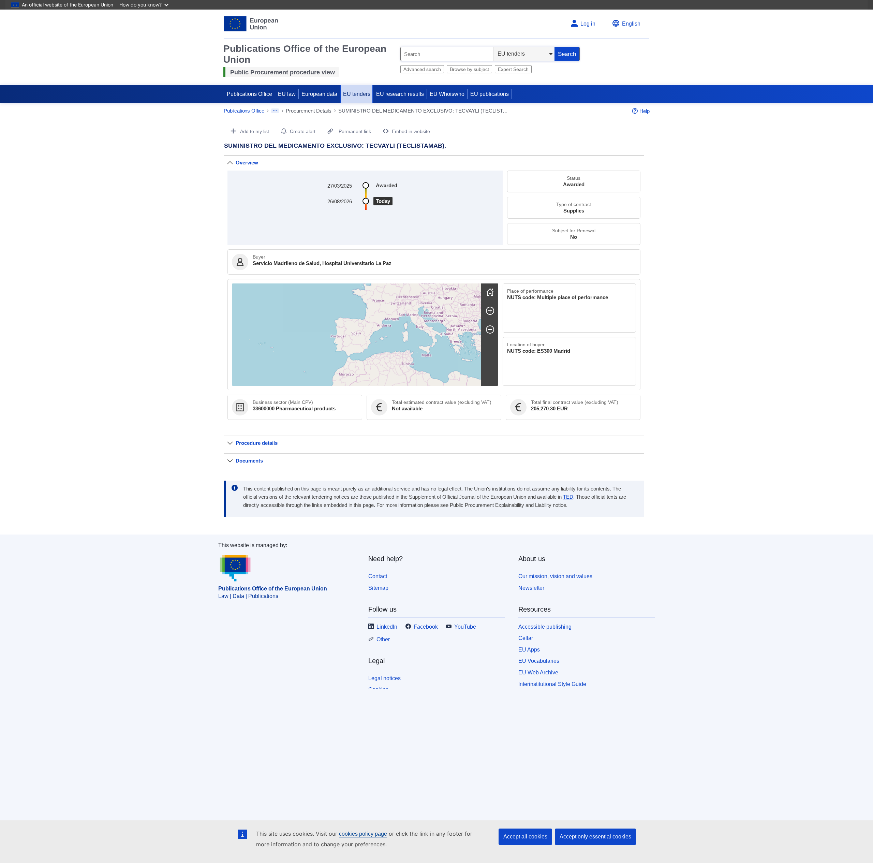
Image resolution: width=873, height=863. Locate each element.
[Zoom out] (490, 329)
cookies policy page (363, 834)
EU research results (400, 94)
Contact (377, 576)
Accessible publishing (545, 627)
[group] (356, 334)
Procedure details (257, 443)
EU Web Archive (538, 672)
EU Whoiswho (447, 94)
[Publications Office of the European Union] (251, 23)
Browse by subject (469, 69)
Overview (247, 162)
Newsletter (531, 588)
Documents (249, 461)
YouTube (465, 627)
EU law (287, 94)
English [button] (631, 24)
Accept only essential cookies (595, 836)
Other (383, 639)
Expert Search (513, 69)
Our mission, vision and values (555, 576)
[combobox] (447, 54)
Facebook (426, 627)
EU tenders (356, 94)
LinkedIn (386, 627)
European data (319, 94)
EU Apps (529, 650)
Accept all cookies (525, 836)
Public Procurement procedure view (282, 72)
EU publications (489, 94)
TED (568, 497)
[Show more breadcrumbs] (275, 111)
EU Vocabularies (538, 661)
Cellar (525, 638)
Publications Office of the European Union (272, 588)
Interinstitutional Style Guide (552, 684)
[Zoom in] (490, 310)
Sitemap (378, 588)
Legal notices (384, 678)
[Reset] (490, 292)
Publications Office (249, 94)
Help (644, 111)
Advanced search (422, 69)
